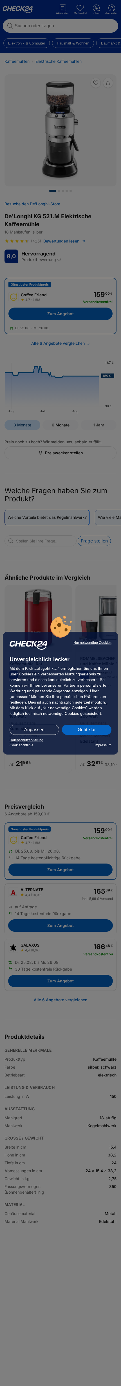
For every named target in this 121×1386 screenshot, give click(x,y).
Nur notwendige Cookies (92, 643)
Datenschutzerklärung (26, 740)
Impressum (103, 745)
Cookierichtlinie (21, 745)
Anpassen (34, 729)
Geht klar (87, 729)
